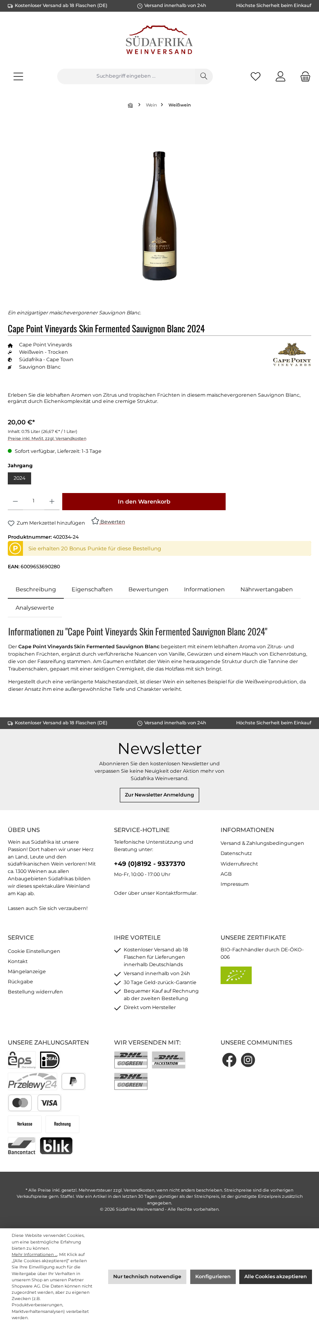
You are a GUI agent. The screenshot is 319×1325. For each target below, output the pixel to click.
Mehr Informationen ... (34, 1254)
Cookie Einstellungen (34, 951)
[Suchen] (204, 76)
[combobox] (126, 76)
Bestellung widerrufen (35, 992)
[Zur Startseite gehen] (159, 41)
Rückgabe (20, 981)
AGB (226, 874)
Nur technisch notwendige (147, 1276)
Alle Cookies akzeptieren (275, 1276)
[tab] (36, 589)
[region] (159, 216)
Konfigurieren (213, 1276)
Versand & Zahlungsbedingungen (262, 843)
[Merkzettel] (255, 76)
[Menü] (18, 76)
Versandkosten (139, 1190)
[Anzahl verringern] (15, 501)
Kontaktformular (176, 893)
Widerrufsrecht (239, 864)
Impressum (235, 884)
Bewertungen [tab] (148, 589)
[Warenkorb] (303, 76)
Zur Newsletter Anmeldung (159, 795)
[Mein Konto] (280, 76)
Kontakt (18, 961)
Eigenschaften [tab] (92, 589)
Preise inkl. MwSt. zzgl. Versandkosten (47, 438)
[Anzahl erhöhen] (52, 501)
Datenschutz (236, 853)
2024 (19, 478)
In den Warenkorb (144, 501)
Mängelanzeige (27, 971)
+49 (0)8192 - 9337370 (149, 863)
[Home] (131, 105)
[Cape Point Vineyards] (291, 355)
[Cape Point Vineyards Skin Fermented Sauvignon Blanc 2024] (159, 215)
